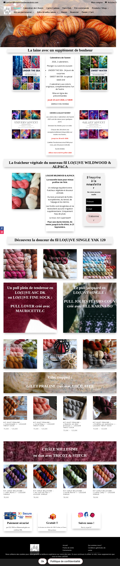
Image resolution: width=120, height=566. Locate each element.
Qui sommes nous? (95, 545)
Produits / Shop (99, 8)
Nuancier (74, 12)
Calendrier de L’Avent (33, 8)
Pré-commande (81, 8)
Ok (42, 561)
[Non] (117, 558)
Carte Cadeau (52, 8)
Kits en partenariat (23, 12)
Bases (64, 12)
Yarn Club (66, 8)
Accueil (17, 8)
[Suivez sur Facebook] (2, 228)
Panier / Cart (88, 12)
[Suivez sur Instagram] (2, 232)
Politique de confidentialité (65, 561)
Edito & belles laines (46, 12)
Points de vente (68, 548)
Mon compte (97, 3)
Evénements (67, 550)
